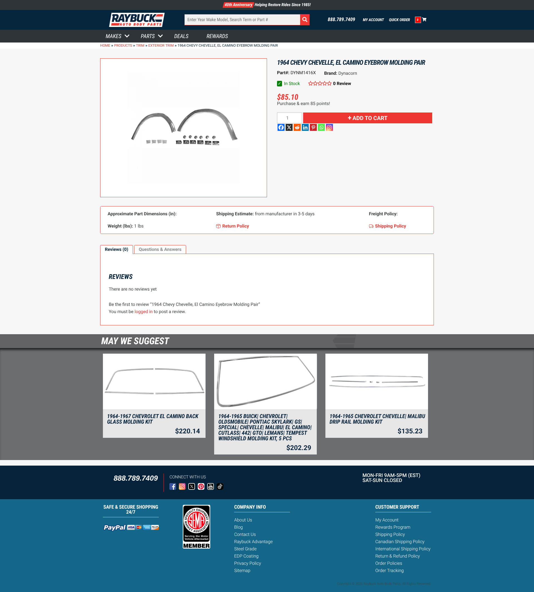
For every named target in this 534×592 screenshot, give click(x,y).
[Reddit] (297, 127)
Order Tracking (389, 570)
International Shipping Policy (402, 548)
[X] (289, 127)
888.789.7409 (341, 19)
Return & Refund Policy (397, 556)
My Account (373, 20)
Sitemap (242, 570)
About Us (243, 520)
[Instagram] (329, 127)
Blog (238, 527)
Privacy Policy (247, 563)
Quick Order (399, 20)
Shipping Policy (390, 534)
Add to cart (370, 118)
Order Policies (388, 563)
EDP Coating (246, 556)
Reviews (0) (116, 249)
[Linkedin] (305, 127)
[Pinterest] (313, 127)
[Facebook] (281, 127)
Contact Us (245, 534)
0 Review (342, 83)
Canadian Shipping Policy (399, 541)
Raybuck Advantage (253, 541)
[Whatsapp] (321, 127)
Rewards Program (392, 527)
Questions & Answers (160, 249)
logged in (144, 311)
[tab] (116, 249)
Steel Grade (245, 548)
